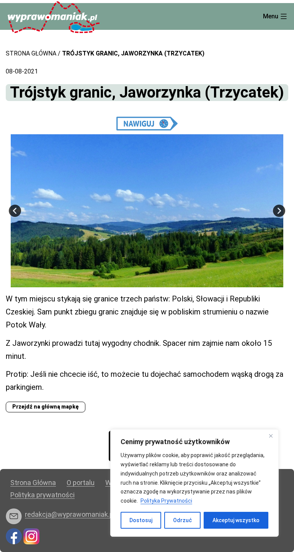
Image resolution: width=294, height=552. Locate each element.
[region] (194, 483)
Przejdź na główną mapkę (45, 407)
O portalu (81, 483)
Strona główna (31, 53)
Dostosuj (140, 520)
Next (279, 210)
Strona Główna (33, 483)
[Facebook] (14, 536)
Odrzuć (182, 520)
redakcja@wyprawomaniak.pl (70, 514)
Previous (15, 210)
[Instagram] (31, 536)
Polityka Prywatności (166, 501)
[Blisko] (270, 435)
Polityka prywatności (42, 495)
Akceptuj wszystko (236, 520)
